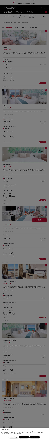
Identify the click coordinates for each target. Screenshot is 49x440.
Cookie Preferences (9, 433)
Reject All (24, 437)
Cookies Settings (14, 437)
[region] (24, 434)
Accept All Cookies (34, 437)
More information (18, 433)
